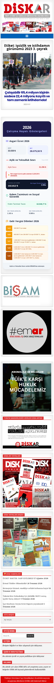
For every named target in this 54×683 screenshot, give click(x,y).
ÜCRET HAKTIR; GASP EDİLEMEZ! (18, 578)
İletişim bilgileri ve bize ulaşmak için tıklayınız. (22, 646)
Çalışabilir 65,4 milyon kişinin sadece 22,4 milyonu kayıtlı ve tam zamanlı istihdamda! (27, 96)
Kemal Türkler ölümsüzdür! (15, 583)
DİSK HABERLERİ (13, 574)
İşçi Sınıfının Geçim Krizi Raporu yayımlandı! (23, 604)
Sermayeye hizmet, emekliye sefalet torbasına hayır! (26, 588)
